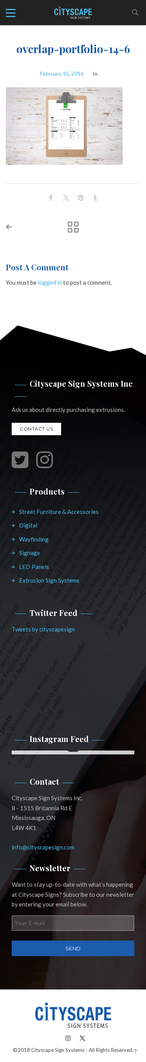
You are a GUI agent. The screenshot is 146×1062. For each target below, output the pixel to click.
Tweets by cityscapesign (43, 629)
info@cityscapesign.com (43, 847)
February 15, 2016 (62, 73)
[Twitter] (80, 1037)
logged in (50, 282)
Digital (28, 525)
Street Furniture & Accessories (59, 511)
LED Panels (34, 566)
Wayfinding (34, 539)
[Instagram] (68, 1037)
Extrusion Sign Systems (49, 580)
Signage (29, 552)
